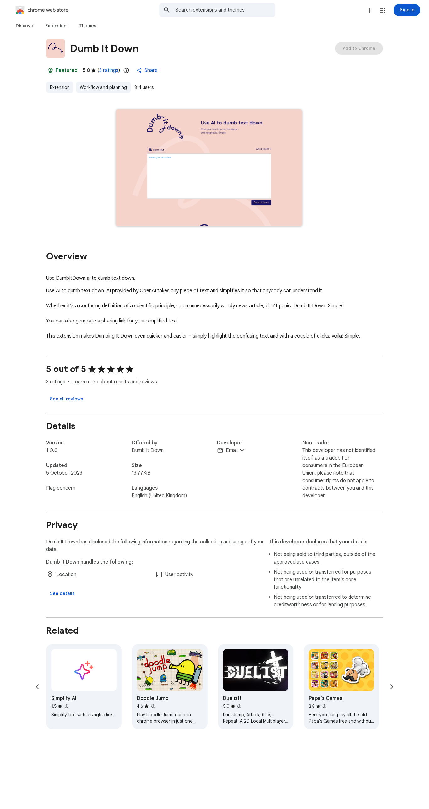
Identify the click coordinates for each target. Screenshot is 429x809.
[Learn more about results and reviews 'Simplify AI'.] (66, 706)
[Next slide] (391, 686)
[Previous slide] (37, 686)
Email (232, 450)
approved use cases (296, 562)
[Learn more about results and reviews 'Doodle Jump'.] (152, 706)
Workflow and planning (103, 87)
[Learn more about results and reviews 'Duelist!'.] (239, 706)
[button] (383, 10)
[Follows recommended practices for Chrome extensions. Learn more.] (50, 70)
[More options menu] (369, 10)
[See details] (62, 593)
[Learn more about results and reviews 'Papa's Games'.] (324, 706)
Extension (60, 87)
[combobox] (225, 10)
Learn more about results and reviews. (115, 382)
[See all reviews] (66, 398)
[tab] (25, 25)
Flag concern (60, 488)
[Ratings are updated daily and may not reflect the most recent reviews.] (126, 70)
